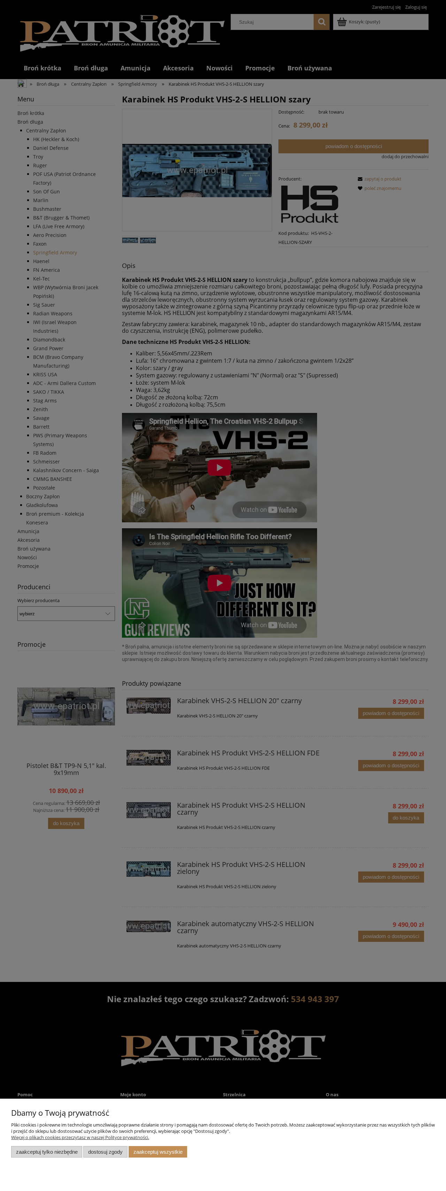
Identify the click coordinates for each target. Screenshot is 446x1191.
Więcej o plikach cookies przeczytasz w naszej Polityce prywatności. (80, 1137)
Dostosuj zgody (105, 1152)
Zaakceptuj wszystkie (158, 1152)
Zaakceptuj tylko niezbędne (47, 1152)
